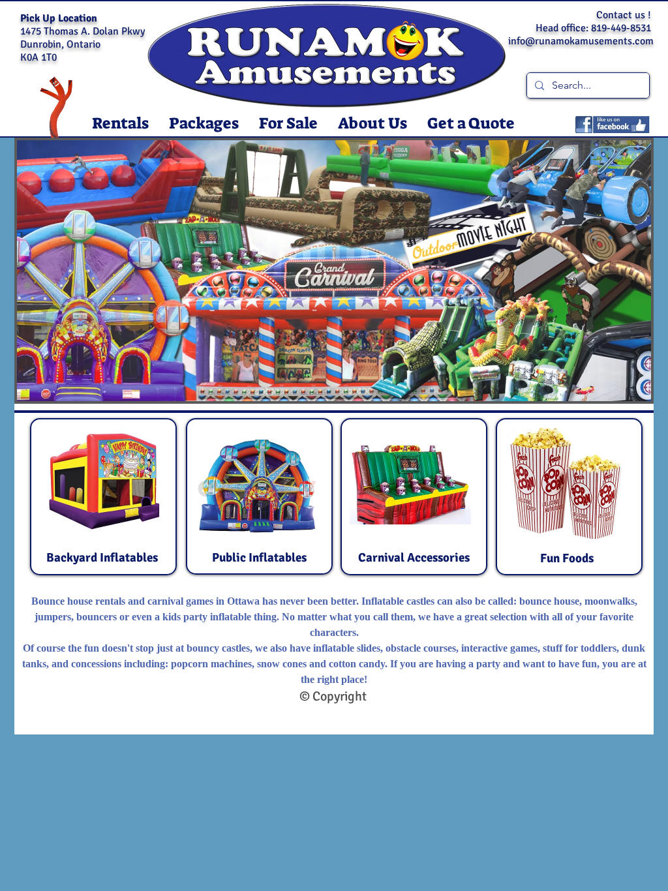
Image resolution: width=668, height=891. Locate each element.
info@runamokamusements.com (581, 41)
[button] (120, 123)
